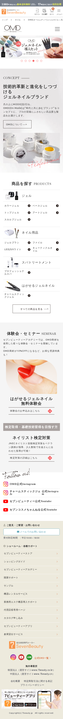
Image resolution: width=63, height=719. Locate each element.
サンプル (8, 585)
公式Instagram (23, 484)
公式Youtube (31, 501)
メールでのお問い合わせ (33, 531)
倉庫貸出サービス (13, 634)
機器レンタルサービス (16, 593)
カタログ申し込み (13, 618)
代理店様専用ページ (14, 610)
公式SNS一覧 (41, 658)
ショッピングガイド (14, 561)
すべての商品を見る (31, 309)
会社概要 (15, 681)
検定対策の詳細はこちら (23, 458)
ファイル (38, 242)
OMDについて (14, 124)
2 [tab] (26, 60)
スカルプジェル (13, 219)
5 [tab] (37, 60)
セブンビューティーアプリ (18, 626)
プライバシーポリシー (32, 685)
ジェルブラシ (11, 242)
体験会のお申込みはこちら (25, 410)
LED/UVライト (12, 249)
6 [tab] (41, 60)
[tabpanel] (31, 47)
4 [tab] (33, 60)
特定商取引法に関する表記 (38, 681)
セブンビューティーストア (18, 553)
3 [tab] (29, 60)
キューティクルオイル (43, 249)
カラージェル (11, 205)
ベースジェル (40, 205)
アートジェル (40, 212)
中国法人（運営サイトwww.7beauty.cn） (32, 674)
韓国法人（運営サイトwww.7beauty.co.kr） (31, 670)
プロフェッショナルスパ (14, 272)
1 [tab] (22, 60)
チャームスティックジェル (14, 295)
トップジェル (11, 212)
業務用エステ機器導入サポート (20, 602)
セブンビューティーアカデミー (20, 569)
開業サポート (11, 577)
